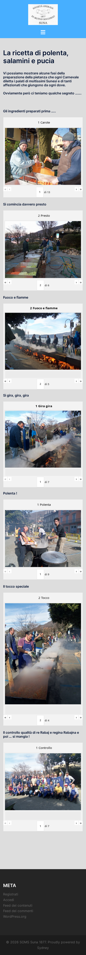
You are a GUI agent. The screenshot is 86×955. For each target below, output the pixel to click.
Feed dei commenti (18, 911)
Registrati (10, 894)
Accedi (8, 900)
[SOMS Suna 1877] (43, 14)
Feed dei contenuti (17, 905)
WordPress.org (14, 916)
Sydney (43, 948)
